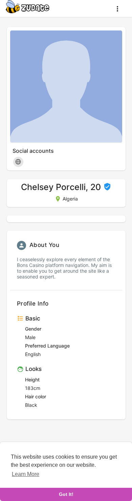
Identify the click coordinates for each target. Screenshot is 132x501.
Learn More (25, 474)
